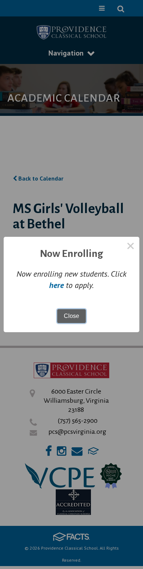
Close (71, 316)
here (56, 285)
